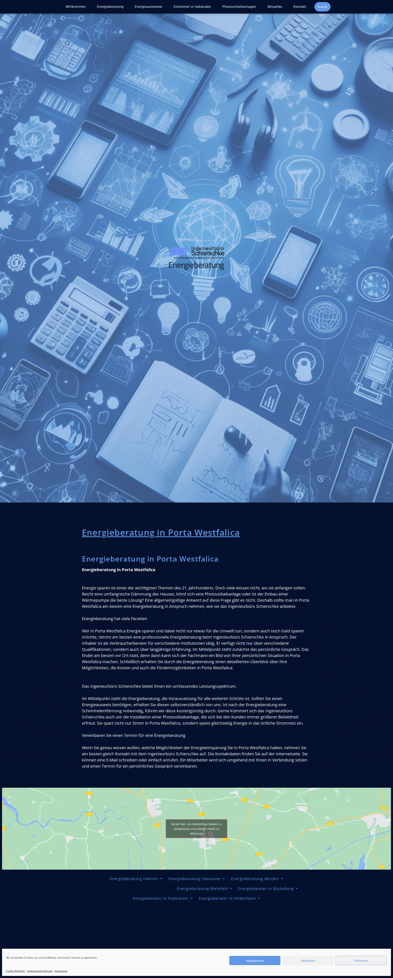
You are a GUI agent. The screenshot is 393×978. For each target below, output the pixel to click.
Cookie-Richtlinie (15, 971)
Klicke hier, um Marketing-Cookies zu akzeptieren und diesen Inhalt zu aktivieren (196, 828)
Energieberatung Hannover (194, 878)
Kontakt (300, 7)
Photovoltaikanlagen (239, 7)
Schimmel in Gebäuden (192, 7)
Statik (322, 7)
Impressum (60, 971)
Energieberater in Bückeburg (266, 888)
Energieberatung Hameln (134, 878)
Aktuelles (274, 7)
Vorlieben (361, 961)
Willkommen (76, 7)
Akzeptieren (255, 961)
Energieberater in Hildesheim (227, 898)
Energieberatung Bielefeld (202, 888)
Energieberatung (110, 7)
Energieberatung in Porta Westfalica (130, 888)
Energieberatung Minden (255, 878)
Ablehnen (308, 961)
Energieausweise (148, 7)
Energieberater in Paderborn (160, 898)
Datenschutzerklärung (39, 971)
